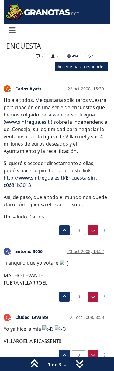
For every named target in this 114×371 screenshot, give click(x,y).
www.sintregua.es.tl (28, 122)
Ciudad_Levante (31, 317)
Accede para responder (81, 66)
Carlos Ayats (28, 89)
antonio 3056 (29, 251)
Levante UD (18, 56)
